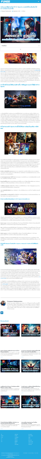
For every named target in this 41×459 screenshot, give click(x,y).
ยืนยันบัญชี (16, 441)
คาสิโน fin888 (5, 284)
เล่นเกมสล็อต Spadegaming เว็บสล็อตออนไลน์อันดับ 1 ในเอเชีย (29, 423)
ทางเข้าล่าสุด (30, 444)
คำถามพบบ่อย (30, 434)
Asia (1, 441)
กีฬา (1, 434)
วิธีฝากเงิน (16, 438)
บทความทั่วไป (16, 444)
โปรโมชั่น (16, 435)
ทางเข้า (29, 438)
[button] (38, 1)
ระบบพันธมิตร (16, 437)
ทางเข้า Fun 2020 (30, 441)
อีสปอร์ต (2, 435)
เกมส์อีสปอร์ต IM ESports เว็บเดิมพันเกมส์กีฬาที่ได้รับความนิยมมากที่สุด (10, 387)
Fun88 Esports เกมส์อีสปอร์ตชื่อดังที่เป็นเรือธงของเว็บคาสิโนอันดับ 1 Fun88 (30, 387)
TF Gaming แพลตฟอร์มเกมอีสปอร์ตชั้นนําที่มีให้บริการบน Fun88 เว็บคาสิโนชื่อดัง (30, 351)
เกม (1, 438)
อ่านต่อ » (2, 428)
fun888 (29, 437)
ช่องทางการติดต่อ (30, 435)
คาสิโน (2, 437)
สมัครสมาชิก (16, 434)
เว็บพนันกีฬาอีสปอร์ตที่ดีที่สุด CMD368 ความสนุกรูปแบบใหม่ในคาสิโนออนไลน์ (10, 423)
